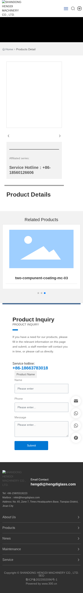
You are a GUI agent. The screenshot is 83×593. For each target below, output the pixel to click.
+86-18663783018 (30, 367)
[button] (38, 293)
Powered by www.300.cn (41, 583)
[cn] (79, 8)
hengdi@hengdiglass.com (53, 484)
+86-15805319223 (17, 493)
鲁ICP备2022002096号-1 (41, 579)
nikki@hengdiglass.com (26, 497)
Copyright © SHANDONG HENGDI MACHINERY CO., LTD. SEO (41, 574)
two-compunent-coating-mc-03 (41, 278)
